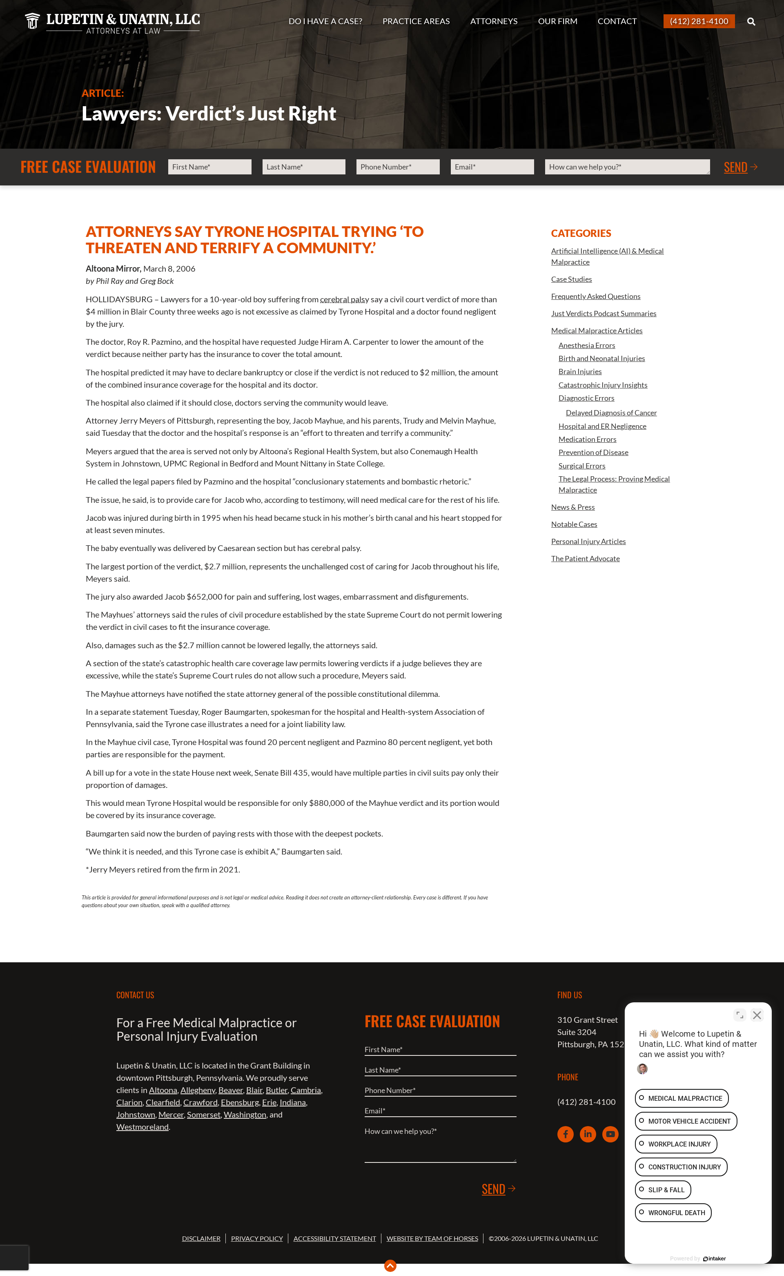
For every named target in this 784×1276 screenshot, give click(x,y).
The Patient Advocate (585, 558)
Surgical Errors (582, 465)
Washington (245, 1114)
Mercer (171, 1114)
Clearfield (163, 1102)
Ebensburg (240, 1102)
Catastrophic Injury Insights (603, 384)
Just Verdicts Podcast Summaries (604, 313)
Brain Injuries (580, 371)
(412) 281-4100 (586, 1101)
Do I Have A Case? (325, 20)
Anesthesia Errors (587, 345)
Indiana (293, 1102)
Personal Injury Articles (588, 541)
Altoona (163, 1090)
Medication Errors (588, 439)
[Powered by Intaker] (714, 1258)
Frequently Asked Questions (596, 296)
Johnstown (135, 1114)
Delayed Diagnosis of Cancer (611, 412)
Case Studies (571, 278)
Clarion (129, 1102)
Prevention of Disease (593, 452)
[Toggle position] (739, 1015)
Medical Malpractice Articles (597, 330)
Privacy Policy (257, 1238)
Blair (254, 1090)
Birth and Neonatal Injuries (602, 358)
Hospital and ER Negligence (602, 426)
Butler (276, 1090)
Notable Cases (574, 524)
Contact (617, 20)
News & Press (573, 506)
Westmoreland (142, 1126)
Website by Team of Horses (432, 1238)
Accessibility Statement (335, 1238)
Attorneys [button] (494, 20)
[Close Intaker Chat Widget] (757, 1015)
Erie (269, 1102)
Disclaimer (201, 1238)
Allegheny (197, 1090)
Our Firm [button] (557, 20)
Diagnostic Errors (587, 397)
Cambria (306, 1090)
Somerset (203, 1114)
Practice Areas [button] (416, 20)
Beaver (230, 1090)
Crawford (200, 1102)
